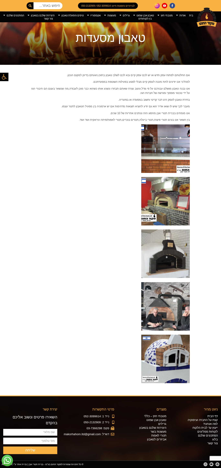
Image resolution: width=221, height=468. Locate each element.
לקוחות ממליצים (207, 431)
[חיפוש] (30, 5)
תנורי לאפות (158, 435)
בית (191, 15)
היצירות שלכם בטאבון (43, 15)
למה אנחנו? (210, 423)
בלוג (215, 439)
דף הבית (212, 416)
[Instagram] (205, 464)
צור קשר (48, 18)
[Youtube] (211, 464)
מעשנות (111, 15)
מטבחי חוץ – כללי (155, 416)
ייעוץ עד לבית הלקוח (205, 427)
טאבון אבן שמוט (145, 15)
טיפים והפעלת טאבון (72, 15)
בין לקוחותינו (145, 18)
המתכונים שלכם (15, 15)
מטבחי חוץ (167, 15)
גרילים (126, 15)
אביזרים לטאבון (156, 439)
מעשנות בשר (158, 431)
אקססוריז (95, 15)
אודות (182, 15)
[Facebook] (217, 464)
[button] (4, 77)
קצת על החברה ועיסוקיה (203, 420)
